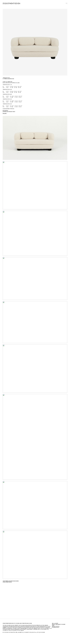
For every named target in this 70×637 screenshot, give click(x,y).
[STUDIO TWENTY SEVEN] (11, 3)
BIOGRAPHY (5, 110)
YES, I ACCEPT (55, 623)
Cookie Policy (55, 627)
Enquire (4, 113)
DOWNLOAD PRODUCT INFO (9, 111)
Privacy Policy (55, 626)
